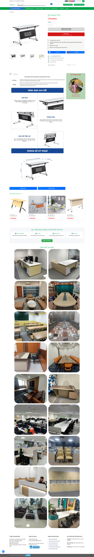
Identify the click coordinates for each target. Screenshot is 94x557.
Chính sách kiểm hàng (53, 548)
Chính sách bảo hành (53, 539)
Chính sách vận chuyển (53, 544)
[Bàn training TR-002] (37, 205)
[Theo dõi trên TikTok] (67, 1)
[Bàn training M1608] (56, 205)
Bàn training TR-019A (13, 215)
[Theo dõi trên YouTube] (71, 1)
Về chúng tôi (61, 8)
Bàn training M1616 (70, 215)
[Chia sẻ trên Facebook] (72, 65)
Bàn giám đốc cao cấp (30, 8)
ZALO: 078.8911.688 (76, 96)
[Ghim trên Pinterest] (74, 65)
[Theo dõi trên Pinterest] (70, 1)
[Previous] (9, 208)
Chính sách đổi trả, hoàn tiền (54, 541)
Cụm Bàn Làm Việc (54, 8)
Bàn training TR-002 (32, 215)
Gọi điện (76, 52)
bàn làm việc (43, 5)
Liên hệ (67, 8)
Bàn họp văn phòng (39, 8)
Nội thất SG (35, 544)
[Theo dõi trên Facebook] (65, 1)
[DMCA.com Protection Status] (28, 555)
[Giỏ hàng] (83, 1)
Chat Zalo (58, 52)
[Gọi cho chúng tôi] (68, 1)
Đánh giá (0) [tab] (15, 74)
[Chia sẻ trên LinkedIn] (75, 65)
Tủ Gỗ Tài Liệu (47, 8)
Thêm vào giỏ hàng (66, 28)
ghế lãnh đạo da (38, 5)
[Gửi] (51, 4)
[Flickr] (73, 1)
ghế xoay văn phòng (27, 5)
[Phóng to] (11, 49)
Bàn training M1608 (51, 215)
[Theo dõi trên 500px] (74, 1)
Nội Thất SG (48, 76)
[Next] (19, 56)
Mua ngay (66, 33)
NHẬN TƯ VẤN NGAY (47, 240)
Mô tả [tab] (10, 74)
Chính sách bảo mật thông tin (54, 546)
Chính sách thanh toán (53, 543)
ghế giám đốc (33, 5)
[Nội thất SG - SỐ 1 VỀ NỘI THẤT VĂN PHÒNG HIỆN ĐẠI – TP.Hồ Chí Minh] (12, 4)
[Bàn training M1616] (76, 205)
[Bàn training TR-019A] (18, 205)
